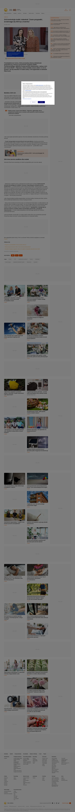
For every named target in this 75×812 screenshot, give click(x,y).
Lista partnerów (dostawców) (27, 98)
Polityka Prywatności (28, 90)
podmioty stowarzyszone (39, 85)
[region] (38, 93)
